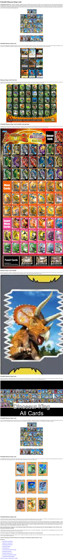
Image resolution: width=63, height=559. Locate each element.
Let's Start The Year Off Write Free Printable (9, 549)
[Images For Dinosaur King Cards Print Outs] (31, 63)
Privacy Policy (5, 558)
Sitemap (9, 558)
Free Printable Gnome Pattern (7, 551)
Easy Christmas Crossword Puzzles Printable (9, 554)
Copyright (16, 558)
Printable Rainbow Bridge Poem (7, 544)
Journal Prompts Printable (6, 546)
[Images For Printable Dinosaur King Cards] (31, 25)
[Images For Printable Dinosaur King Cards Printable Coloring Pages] (31, 103)
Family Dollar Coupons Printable (7, 541)
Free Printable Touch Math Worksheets (8, 556)
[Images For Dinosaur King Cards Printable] (31, 198)
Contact (1, 558)
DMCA (12, 558)
